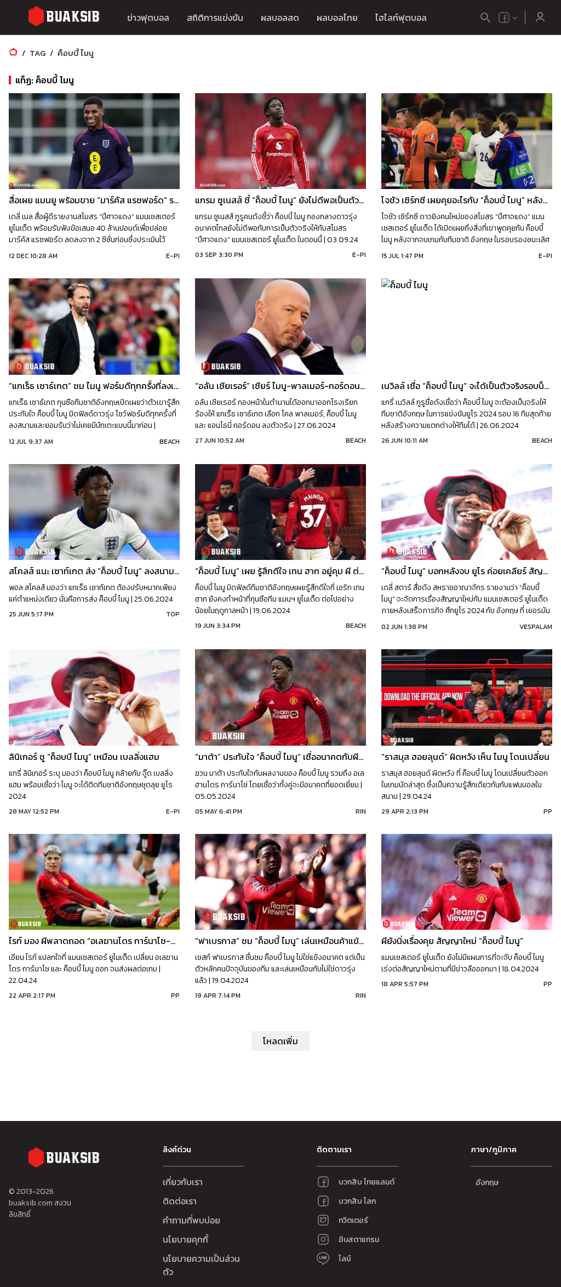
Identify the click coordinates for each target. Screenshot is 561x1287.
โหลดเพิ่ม (280, 1041)
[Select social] (508, 17)
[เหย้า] (13, 53)
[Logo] (63, 18)
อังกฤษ (487, 1182)
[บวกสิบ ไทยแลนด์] (504, 17)
